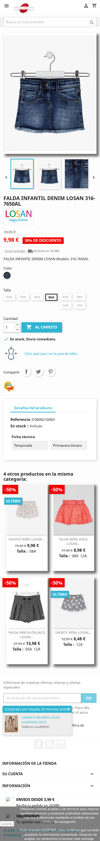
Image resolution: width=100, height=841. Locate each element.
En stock (18, 426)
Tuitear (38, 371)
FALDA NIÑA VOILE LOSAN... (73, 541)
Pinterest (50, 371)
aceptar (7, 824)
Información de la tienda (29, 763)
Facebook (38, 744)
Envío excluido (15, 251)
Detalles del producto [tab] (33, 407)
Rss (50, 744)
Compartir (26, 371)
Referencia (20, 419)
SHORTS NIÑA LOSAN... (27, 539)
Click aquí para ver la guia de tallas (50, 354)
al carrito (41, 327)
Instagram (61, 744)
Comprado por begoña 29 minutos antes (36, 709)
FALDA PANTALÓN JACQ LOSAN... (27, 634)
